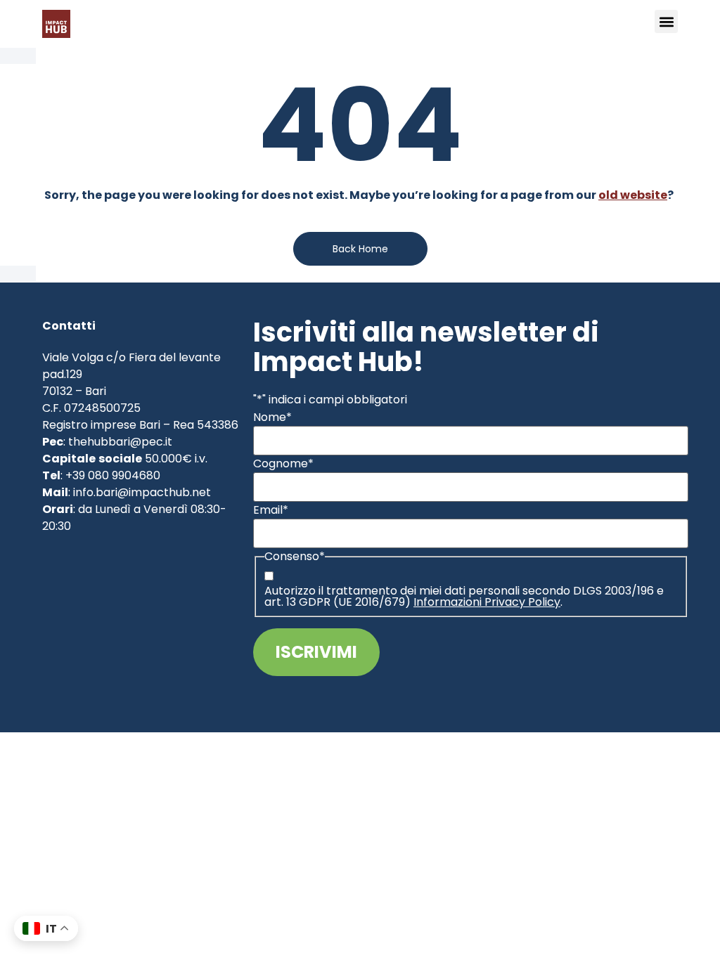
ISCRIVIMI (316, 651)
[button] (666, 21)
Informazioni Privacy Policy (486, 602)
